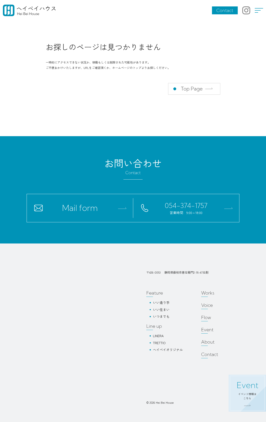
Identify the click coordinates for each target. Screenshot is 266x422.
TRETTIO (159, 342)
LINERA (158, 335)
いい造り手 (161, 302)
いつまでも (161, 316)
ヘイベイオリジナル (168, 349)
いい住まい (161, 309)
